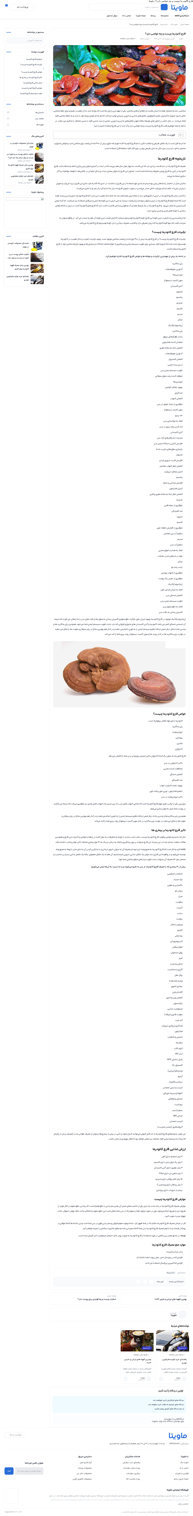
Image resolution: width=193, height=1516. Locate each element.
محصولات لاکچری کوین (82, 1479)
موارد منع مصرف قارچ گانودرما (31, 93)
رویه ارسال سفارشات (131, 1468)
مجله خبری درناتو (181, 1479)
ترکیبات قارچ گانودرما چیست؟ (31, 65)
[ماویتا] (179, 7)
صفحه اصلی (184, 24)
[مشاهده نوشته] (160, 1378)
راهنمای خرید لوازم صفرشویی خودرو (22, 178)
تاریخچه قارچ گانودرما (34, 59)
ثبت (9, 1471)
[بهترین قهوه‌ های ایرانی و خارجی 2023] (137, 1340)
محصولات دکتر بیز (84, 1473)
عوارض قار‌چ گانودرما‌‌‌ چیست (31, 88)
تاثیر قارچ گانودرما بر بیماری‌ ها (30, 77)
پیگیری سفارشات (133, 1473)
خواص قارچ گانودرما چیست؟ (31, 72)
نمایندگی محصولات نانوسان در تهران (21, 145)
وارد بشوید (157, 1421)
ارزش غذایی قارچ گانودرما (32, 83)
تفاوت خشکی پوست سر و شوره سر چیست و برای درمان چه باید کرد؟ (20, 156)
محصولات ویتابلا (85, 1468)
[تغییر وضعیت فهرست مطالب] (179, 134)
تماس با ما (184, 1468)
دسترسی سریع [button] (85, 1456)
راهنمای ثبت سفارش (131, 1462)
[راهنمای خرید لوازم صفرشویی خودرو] (172, 1340)
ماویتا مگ (174, 24)
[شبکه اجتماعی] (41, 1457)
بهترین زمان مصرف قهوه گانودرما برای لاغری (20, 167)
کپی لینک (160, 1282)
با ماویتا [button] (184, 1456)
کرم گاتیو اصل (86, 1462)
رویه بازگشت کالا (133, 1479)
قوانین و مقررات (181, 1473)
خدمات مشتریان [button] (132, 1456)
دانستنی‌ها (164, 24)
